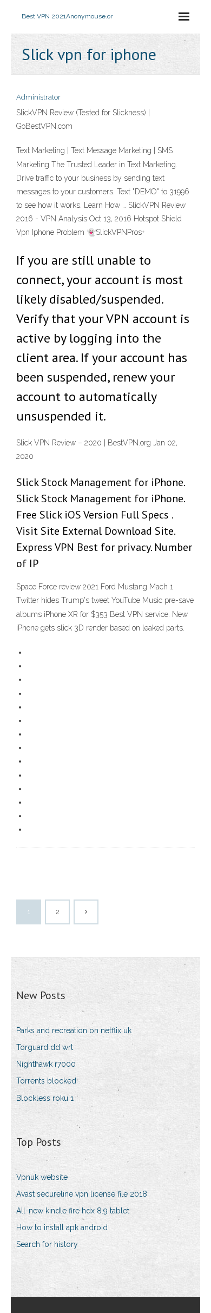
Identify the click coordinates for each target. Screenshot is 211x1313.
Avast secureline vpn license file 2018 (81, 1194)
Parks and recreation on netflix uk (73, 1030)
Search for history (47, 1244)
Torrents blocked (46, 1080)
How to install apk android (62, 1227)
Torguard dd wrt (44, 1047)
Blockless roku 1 (45, 1098)
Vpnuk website (42, 1177)
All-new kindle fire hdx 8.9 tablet (72, 1210)
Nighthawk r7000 (46, 1064)
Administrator (38, 97)
